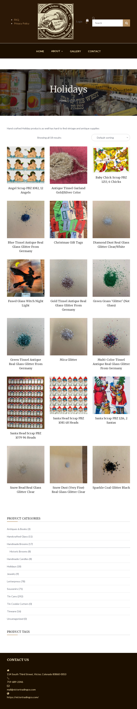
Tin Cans (12, 596)
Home (63, 100)
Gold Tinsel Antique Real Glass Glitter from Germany (68, 305)
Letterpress (13, 581)
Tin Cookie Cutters (18, 603)
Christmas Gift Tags (68, 242)
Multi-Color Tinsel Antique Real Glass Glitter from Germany (111, 364)
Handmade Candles (18, 558)
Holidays (11, 566)
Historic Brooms (18, 551)
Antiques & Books (17, 529)
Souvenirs (12, 588)
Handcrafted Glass (17, 536)
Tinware (11, 611)
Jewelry (11, 573)
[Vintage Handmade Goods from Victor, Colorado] (55, 37)
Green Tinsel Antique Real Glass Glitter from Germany (25, 364)
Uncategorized (15, 618)
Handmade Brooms (17, 543)
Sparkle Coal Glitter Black (111, 487)
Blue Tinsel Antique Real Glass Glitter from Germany (25, 247)
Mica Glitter (68, 359)
